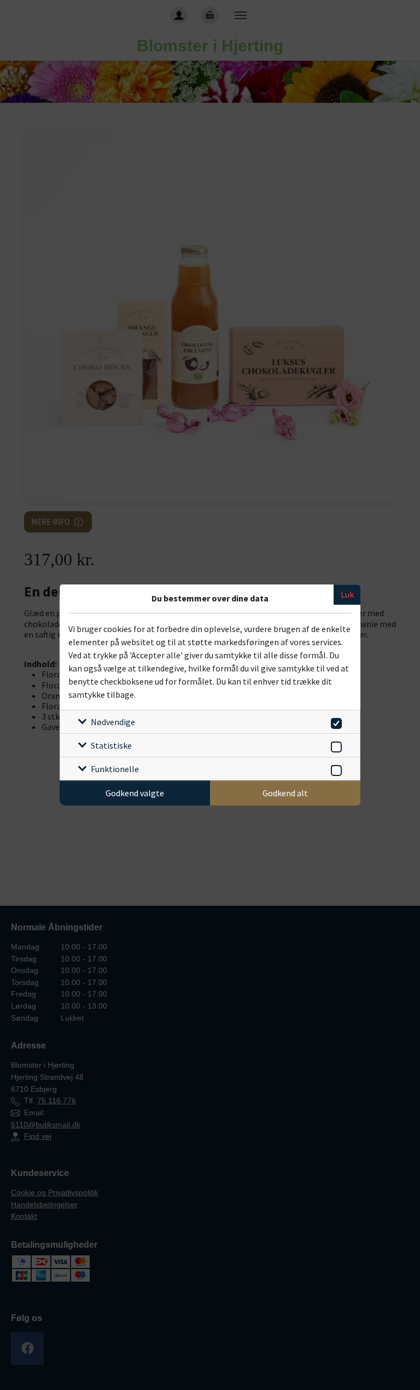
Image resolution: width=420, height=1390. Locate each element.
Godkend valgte (135, 792)
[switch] (334, 721)
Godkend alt (285, 792)
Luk (347, 594)
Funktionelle (115, 768)
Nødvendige (113, 721)
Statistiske (111, 745)
